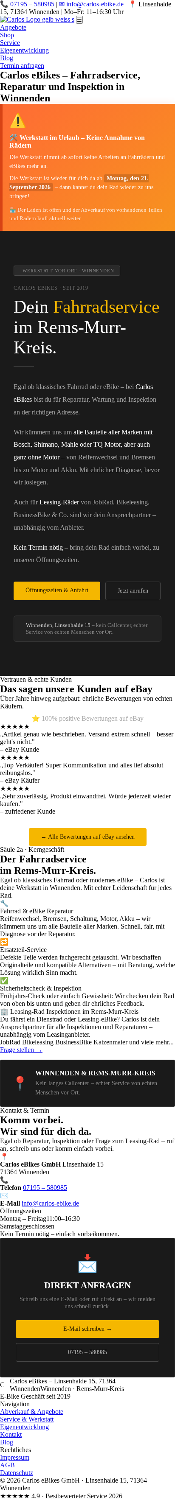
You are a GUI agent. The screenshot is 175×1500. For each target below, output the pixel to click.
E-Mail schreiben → (87, 1329)
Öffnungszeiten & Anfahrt (56, 590)
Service (10, 42)
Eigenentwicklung (24, 50)
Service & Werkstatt (27, 1419)
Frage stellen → (21, 1049)
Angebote (13, 27)
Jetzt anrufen (133, 591)
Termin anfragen (22, 65)
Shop (7, 35)
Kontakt (11, 1434)
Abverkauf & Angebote (31, 1411)
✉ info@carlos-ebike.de (91, 4)
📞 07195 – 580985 (27, 4)
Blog (6, 58)
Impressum (14, 1457)
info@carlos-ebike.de (50, 1203)
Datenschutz (16, 1472)
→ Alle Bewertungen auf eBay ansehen (88, 837)
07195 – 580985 (45, 1187)
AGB (7, 1465)
